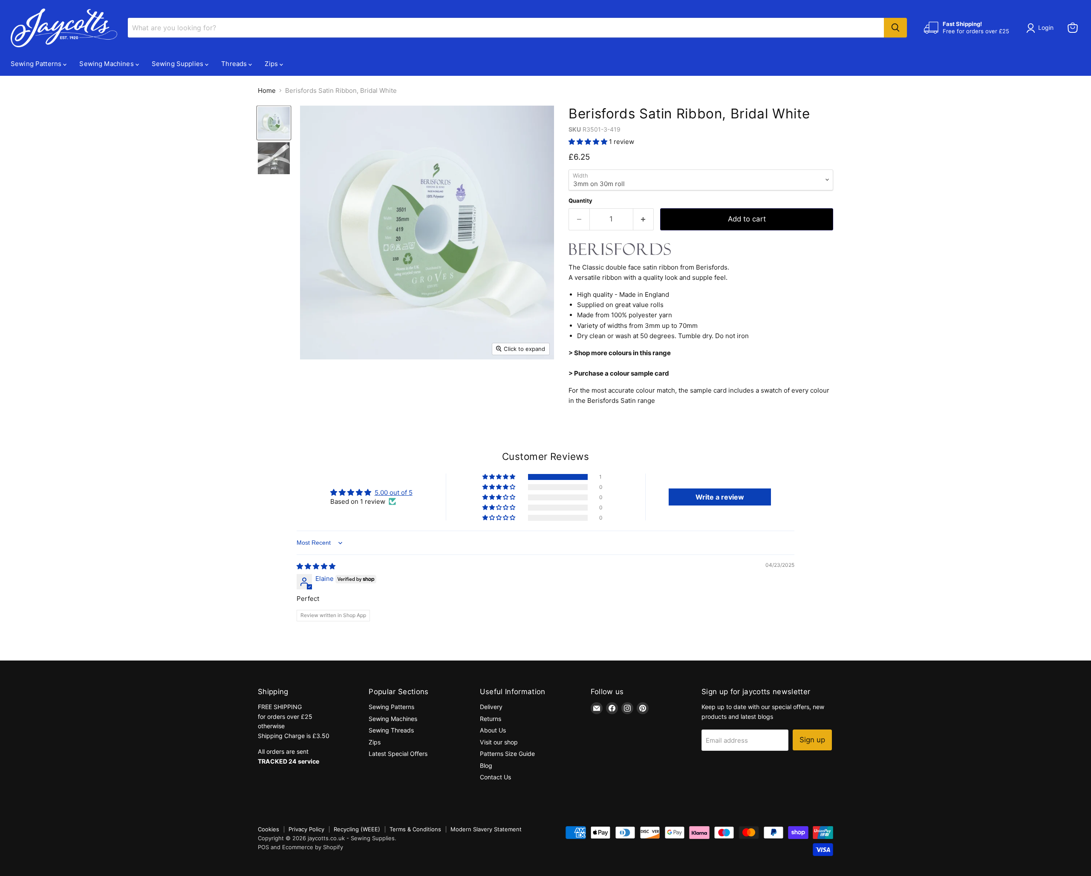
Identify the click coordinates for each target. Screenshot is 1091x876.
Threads (234, 64)
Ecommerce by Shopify (312, 847)
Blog (486, 765)
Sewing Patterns (37, 64)
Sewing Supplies (178, 64)
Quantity (580, 201)
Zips (272, 64)
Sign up (812, 739)
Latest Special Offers (398, 753)
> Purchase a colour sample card (619, 373)
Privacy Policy (306, 829)
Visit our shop (499, 742)
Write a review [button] (720, 497)
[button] (589, 142)
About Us (493, 730)
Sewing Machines (107, 64)
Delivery (491, 706)
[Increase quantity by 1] (643, 219)
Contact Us (495, 777)
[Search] (895, 27)
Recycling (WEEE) (357, 829)
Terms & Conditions (415, 829)
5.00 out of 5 (394, 492)
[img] (316, 566)
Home (267, 90)
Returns (490, 718)
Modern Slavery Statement (486, 829)
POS (263, 847)
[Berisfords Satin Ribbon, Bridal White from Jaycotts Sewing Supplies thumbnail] (274, 123)
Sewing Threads (391, 730)
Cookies (268, 829)
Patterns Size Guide (507, 753)
